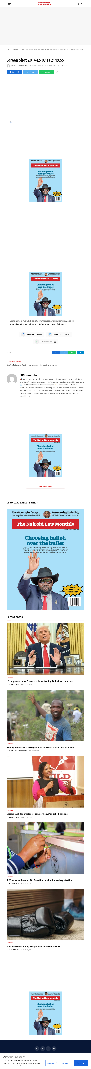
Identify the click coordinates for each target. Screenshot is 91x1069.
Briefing (10, 677)
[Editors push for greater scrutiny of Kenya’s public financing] (45, 782)
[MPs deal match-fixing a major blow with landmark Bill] (45, 914)
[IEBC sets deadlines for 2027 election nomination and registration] (45, 848)
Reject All (66, 1063)
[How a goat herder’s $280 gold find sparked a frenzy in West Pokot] (45, 715)
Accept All (81, 1063)
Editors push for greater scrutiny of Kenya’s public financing (37, 813)
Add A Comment (45, 486)
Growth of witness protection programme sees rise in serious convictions (32, 365)
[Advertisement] (45, 26)
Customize (51, 1063)
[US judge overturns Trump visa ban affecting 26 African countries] (45, 649)
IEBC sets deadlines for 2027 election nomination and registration (39, 880)
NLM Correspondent (21, 66)
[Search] (82, 3)
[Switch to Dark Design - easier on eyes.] (78, 4)
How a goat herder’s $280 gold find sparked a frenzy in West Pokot (40, 747)
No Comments (51, 66)
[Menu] (9, 3)
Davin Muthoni (14, 883)
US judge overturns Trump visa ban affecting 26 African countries (40, 681)
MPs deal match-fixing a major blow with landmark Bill (34, 946)
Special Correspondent (18, 751)
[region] (45, 1061)
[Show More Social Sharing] (57, 72)
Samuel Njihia (14, 684)
